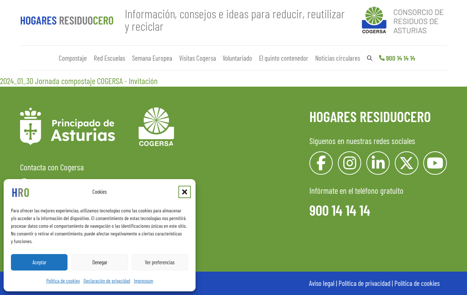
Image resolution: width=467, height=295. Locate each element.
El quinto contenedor (283, 58)
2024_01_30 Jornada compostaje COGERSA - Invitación (79, 81)
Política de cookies (63, 280)
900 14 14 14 (400, 58)
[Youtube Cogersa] (435, 163)
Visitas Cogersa (197, 58)
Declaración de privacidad (107, 280)
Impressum (143, 280)
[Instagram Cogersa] (350, 163)
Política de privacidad (364, 283)
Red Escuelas (109, 58)
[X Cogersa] (406, 163)
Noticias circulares (337, 58)
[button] (184, 192)
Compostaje (73, 58)
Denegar (99, 262)
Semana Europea (152, 58)
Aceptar (39, 262)
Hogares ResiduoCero (370, 116)
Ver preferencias (160, 262)
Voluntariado (237, 58)
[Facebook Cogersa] (321, 163)
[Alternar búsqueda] (369, 58)
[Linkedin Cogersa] (378, 163)
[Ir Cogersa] (404, 19)
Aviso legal (322, 283)
